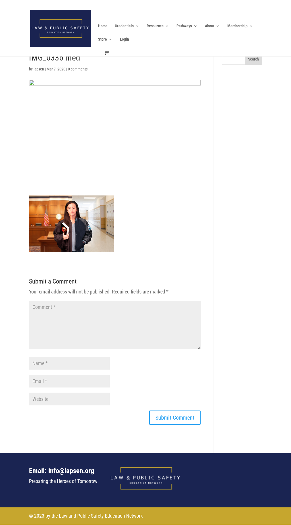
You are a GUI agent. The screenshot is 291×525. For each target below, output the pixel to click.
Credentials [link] (124, 26)
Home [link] (102, 26)
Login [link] (124, 39)
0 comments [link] (78, 69)
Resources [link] (155, 26)
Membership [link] (237, 26)
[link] (60, 28)
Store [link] (102, 39)
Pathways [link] (184, 26)
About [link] (209, 26)
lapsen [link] (39, 69)
